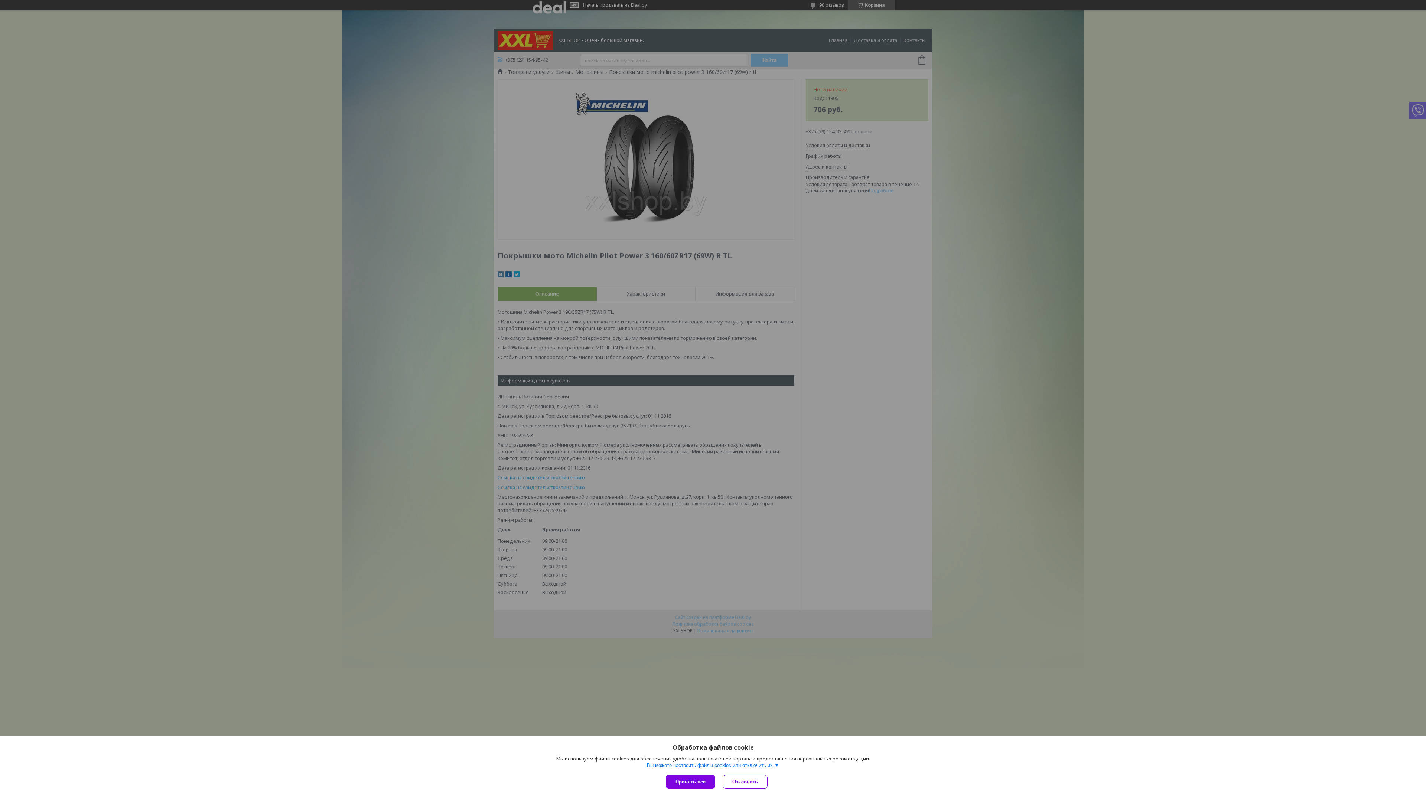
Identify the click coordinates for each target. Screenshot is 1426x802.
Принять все (690, 782)
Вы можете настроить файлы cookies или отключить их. (710, 765)
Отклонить (745, 782)
